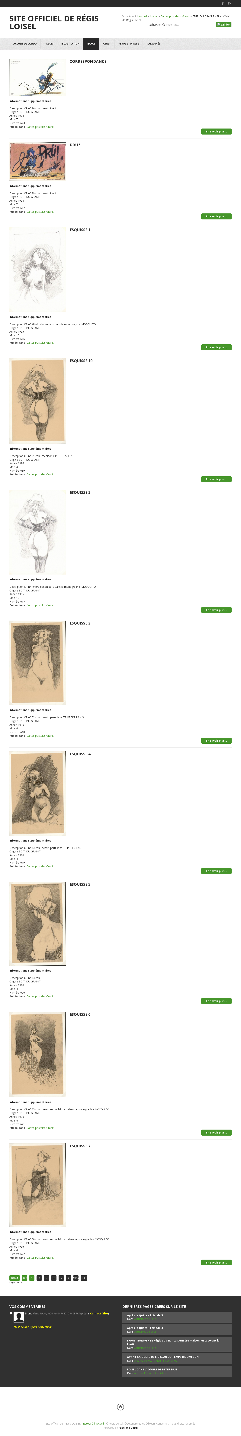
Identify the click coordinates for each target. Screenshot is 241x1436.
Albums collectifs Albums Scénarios (155, 1360)
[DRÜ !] (37, 161)
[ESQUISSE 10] (37, 400)
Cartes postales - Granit (175, 16)
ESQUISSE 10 (81, 360)
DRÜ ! (75, 144)
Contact (95, 1313)
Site (105, 1313)
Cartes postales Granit (40, 127)
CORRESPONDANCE (88, 61)
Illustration (70, 43)
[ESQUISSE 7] (37, 1185)
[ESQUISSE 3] (37, 662)
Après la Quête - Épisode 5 (145, 1315)
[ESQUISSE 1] (37, 269)
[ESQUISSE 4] (37, 793)
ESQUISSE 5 (80, 884)
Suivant (76, 1277)
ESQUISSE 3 (80, 623)
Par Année (153, 43)
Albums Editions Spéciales (150, 1373)
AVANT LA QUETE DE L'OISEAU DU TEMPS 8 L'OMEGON (163, 1357)
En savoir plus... (216, 131)
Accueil (142, 16)
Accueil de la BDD (25, 43)
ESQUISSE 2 (80, 492)
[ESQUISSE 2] (37, 532)
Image (154, 16)
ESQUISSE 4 (80, 753)
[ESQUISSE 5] (37, 923)
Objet (107, 43)
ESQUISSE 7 (80, 1145)
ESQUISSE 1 (80, 229)
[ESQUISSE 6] (37, 1054)
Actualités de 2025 (145, 1319)
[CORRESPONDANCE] (37, 77)
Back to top (120, 1407)
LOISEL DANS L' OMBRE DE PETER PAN (152, 1369)
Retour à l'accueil (93, 1423)
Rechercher (155, 24)
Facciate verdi (128, 1427)
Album (49, 43)
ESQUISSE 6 (80, 1014)
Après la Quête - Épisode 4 (145, 1328)
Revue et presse (129, 43)
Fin (83, 1277)
